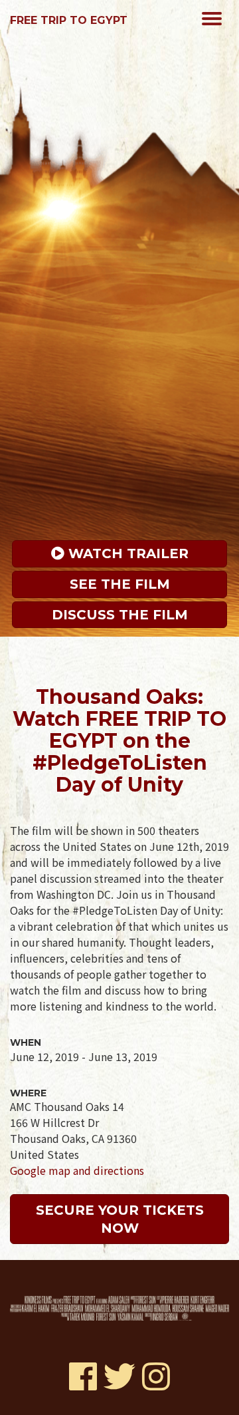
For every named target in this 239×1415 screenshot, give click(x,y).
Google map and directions (77, 1170)
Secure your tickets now (122, 1219)
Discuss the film (120, 615)
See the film (120, 584)
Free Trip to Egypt (68, 20)
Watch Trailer (126, 553)
